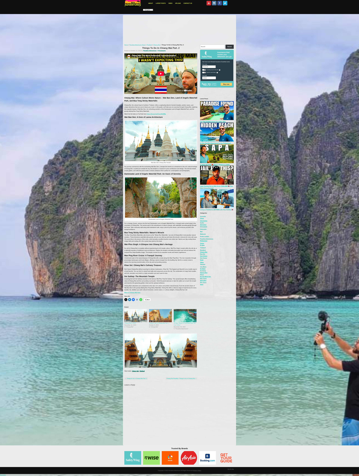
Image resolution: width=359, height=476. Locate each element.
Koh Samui (203, 258)
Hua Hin (202, 254)
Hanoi (202, 274)
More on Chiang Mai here (132, 292)
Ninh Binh (203, 280)
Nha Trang (203, 278)
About (150, 3)
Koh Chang (203, 256)
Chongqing (203, 221)
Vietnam (202, 264)
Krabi (201, 260)
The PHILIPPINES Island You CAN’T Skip (213, 121)
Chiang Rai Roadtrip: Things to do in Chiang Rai (181, 378)
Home (126, 45)
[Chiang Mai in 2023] (135, 315)
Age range (204, 64)
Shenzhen (203, 224)
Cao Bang (203, 266)
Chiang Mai (156, 45)
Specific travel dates (211, 72)
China (202, 218)
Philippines (203, 241)
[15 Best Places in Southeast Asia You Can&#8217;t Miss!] (185, 315)
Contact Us (188, 3)
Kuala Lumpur (204, 236)
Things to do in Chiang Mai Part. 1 (159, 323)
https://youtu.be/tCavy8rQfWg (156, 114)
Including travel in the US (212, 69)
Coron (202, 243)
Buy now (226, 84)
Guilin (202, 222)
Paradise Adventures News (137, 45)
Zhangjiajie (203, 226)
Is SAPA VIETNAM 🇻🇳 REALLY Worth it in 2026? (215, 164)
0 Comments (162, 50)
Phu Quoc (203, 282)
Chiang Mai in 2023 (130, 323)
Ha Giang (203, 270)
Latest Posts (161, 3)
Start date (204, 75)
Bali (201, 231)
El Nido (202, 245)
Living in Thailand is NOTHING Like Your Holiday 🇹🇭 (216, 209)
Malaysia (203, 234)
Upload (178, 3)
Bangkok (203, 250)
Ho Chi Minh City (205, 276)
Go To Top (231, 469)
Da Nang (202, 268)
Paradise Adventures (206, 239)
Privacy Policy (197, 470)
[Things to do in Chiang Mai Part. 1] (160, 315)
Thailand (149, 45)
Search (229, 46)
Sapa (201, 284)
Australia (203, 216)
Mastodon (3, 475)
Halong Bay (203, 272)
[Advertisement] (179, 30)
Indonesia (203, 229)
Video (170, 3)
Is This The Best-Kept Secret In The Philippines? (215, 143)
